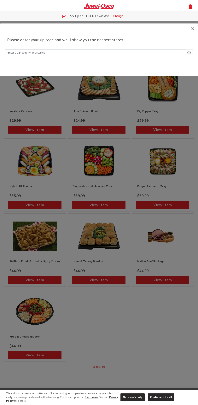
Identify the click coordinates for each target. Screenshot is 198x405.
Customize (91, 397)
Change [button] (118, 16)
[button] (190, 6)
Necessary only (132, 397)
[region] (99, 397)
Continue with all (161, 397)
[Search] (189, 52)
